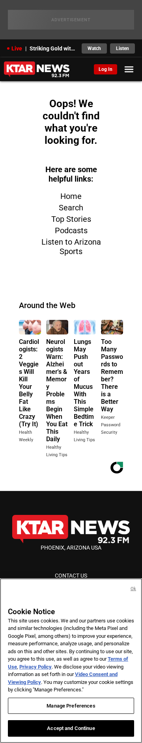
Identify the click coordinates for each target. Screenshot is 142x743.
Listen (122, 48)
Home (71, 196)
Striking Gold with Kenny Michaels (53, 48)
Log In (105, 69)
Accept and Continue (71, 728)
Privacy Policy (35, 667)
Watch (94, 48)
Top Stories (71, 219)
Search (71, 207)
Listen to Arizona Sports (71, 246)
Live (16, 48)
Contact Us (71, 575)
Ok (133, 588)
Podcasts (71, 230)
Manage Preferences (71, 706)
